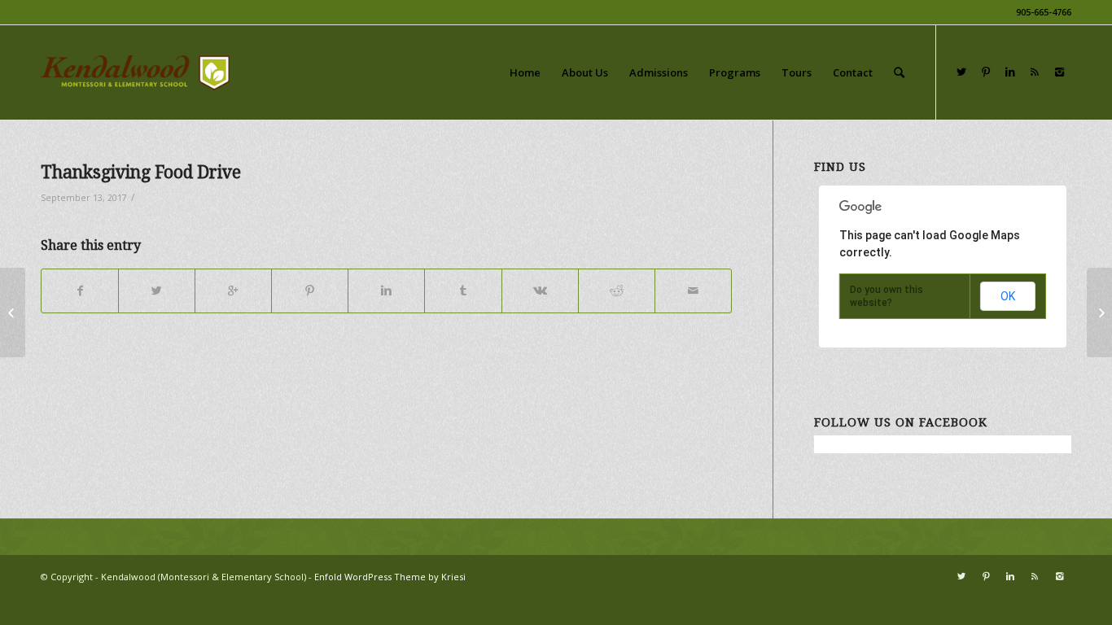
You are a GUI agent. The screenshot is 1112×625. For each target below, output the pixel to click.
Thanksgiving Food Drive (141, 172)
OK (1007, 296)
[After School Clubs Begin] (12, 312)
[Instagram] (1059, 71)
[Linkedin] (1010, 71)
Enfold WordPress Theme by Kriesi (390, 576)
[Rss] (1034, 71)
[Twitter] (961, 71)
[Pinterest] (986, 71)
